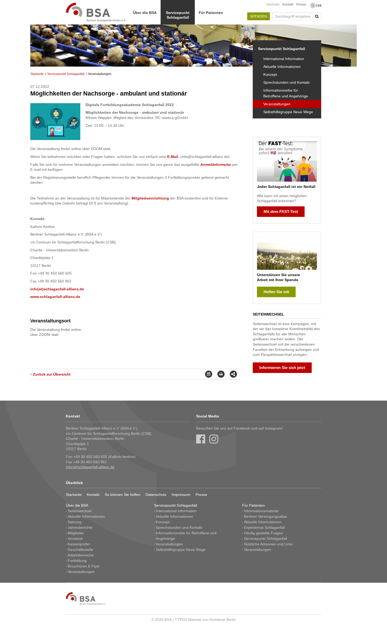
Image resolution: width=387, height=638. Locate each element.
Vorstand (75, 538)
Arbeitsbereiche (81, 555)
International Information (283, 59)
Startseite (273, 4)
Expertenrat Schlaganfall (264, 527)
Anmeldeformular (216, 164)
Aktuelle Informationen (282, 66)
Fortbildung (77, 561)
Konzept (270, 74)
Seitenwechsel (80, 511)
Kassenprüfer (79, 544)
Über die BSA (145, 13)
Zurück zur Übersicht (52, 374)
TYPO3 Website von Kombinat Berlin (205, 619)
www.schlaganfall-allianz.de (55, 297)
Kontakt (287, 4)
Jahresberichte (80, 527)
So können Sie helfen (122, 494)
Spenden (258, 16)
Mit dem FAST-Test (281, 211)
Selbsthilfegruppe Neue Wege (288, 112)
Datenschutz (156, 494)
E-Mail (172, 156)
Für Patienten (211, 13)
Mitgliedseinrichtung (150, 198)
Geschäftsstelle (80, 549)
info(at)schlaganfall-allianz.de (57, 289)
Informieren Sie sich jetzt (282, 367)
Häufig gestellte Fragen (263, 533)
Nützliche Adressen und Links (268, 544)
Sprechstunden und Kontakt (286, 82)
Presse (301, 4)
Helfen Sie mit (276, 292)
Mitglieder (76, 533)
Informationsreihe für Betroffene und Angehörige (285, 93)
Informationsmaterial (261, 511)
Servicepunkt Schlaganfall (178, 15)
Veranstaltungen (276, 104)
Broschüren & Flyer (84, 566)
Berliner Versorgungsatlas (265, 516)
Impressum (181, 494)
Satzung (74, 522)
